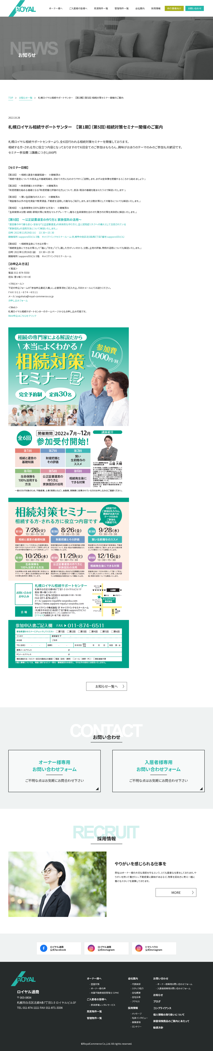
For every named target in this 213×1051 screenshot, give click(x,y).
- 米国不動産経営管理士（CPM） (104, 992)
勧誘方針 (158, 1027)
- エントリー (136, 1026)
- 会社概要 (136, 992)
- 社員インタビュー (139, 1017)
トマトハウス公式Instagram (153, 948)
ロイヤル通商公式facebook (58, 948)
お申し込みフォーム (18, 300)
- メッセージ (136, 1013)
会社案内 (133, 978)
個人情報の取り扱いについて (169, 1014)
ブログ (156, 1001)
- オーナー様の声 (98, 988)
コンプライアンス (162, 1008)
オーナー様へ (94, 978)
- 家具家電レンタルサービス (102, 1004)
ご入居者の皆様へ (96, 999)
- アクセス (135, 1001)
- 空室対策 (95, 984)
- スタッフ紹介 (137, 988)
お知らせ (158, 995)
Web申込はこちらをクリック (22, 315)
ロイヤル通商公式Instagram (106, 948)
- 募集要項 (136, 1022)
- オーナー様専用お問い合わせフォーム (174, 984)
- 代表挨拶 (136, 984)
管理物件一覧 (94, 1018)
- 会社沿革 (136, 997)
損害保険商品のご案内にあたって (171, 1021)
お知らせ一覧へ (106, 686)
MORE (176, 892)
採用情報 (133, 1008)
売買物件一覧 (94, 1011)
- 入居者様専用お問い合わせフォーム (173, 988)
